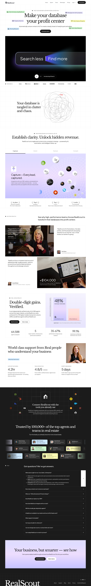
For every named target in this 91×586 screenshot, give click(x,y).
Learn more (56, 322)
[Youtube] (83, 580)
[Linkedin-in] (81, 580)
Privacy (74, 582)
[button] (9, 252)
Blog (65, 582)
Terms (69, 582)
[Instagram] (85, 580)
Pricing (68, 2)
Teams (56, 2)
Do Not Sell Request (81, 582)
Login (73, 2)
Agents (51, 2)
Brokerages (62, 2)
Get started (81, 2)
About (46, 2)
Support (60, 582)
